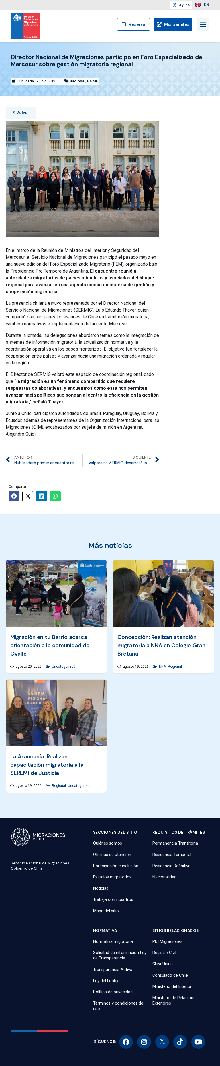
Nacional (77, 81)
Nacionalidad (164, 877)
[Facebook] (126, 1042)
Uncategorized (63, 667)
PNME (92, 81)
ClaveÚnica (162, 963)
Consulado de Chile (170, 975)
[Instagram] (144, 1042)
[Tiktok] (180, 1042)
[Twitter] (162, 1042)
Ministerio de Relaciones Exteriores (175, 1000)
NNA (162, 667)
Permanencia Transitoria (175, 843)
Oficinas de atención (112, 854)
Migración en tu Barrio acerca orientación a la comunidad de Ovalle (49, 645)
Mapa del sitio (106, 911)
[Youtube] (198, 1042)
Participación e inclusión (115, 866)
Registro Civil (164, 952)
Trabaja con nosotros (113, 899)
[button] (21, 113)
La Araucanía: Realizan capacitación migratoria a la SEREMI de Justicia (47, 765)
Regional (175, 667)
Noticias (100, 888)
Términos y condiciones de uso (118, 1006)
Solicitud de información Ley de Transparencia (119, 955)
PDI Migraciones (167, 941)
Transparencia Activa (112, 969)
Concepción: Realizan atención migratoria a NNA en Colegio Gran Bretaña (161, 645)
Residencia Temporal (171, 854)
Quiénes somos (107, 843)
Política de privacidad (113, 992)
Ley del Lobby (105, 980)
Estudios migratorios (112, 877)
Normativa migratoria (113, 941)
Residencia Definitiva (171, 866)
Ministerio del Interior (172, 986)
